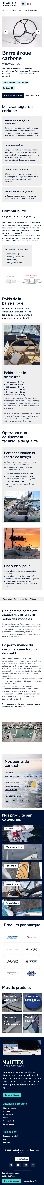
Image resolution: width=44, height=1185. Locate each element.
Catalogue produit (10, 1136)
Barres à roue (16, 10)
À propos (6, 1142)
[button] (30, 4)
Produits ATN (8, 1121)
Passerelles (7, 1118)
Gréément (7, 1111)
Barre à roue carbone (32, 10)
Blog (4, 1139)
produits (5, 10)
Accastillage (8, 1114)
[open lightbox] (22, 31)
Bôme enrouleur (9, 1108)
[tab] (7, 599)
